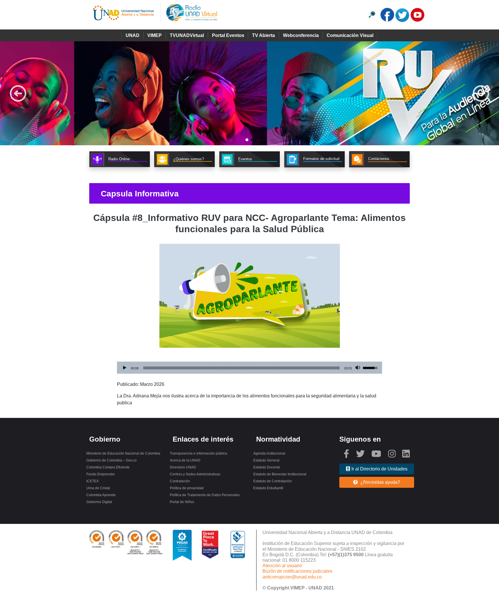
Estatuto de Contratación (272, 481)
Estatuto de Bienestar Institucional (279, 474)
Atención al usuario (282, 565)
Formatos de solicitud (321, 159)
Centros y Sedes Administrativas (195, 474)
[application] (249, 368)
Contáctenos (378, 159)
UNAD (132, 35)
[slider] (241, 367)
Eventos (245, 159)
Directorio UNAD (183, 467)
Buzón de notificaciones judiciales (297, 571)
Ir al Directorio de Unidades (379, 468)
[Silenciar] (358, 368)
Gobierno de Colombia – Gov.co (111, 460)
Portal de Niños (182, 502)
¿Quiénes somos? (188, 159)
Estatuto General (266, 460)
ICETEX (92, 481)
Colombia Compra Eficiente (108, 467)
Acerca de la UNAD (185, 460)
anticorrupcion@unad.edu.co (292, 576)
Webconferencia (301, 35)
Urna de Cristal (98, 488)
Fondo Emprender (100, 474)
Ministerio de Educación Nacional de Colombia (123, 453)
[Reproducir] (124, 368)
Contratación (180, 481)
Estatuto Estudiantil (268, 488)
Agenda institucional (269, 453)
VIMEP (154, 35)
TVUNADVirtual (187, 35)
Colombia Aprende (101, 495)
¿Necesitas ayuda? (379, 482)
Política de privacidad (187, 488)
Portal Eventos (228, 35)
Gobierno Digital (99, 502)
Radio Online (119, 159)
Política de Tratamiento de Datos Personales (205, 495)
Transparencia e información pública (198, 453)
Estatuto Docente (266, 467)
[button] (249, 93)
